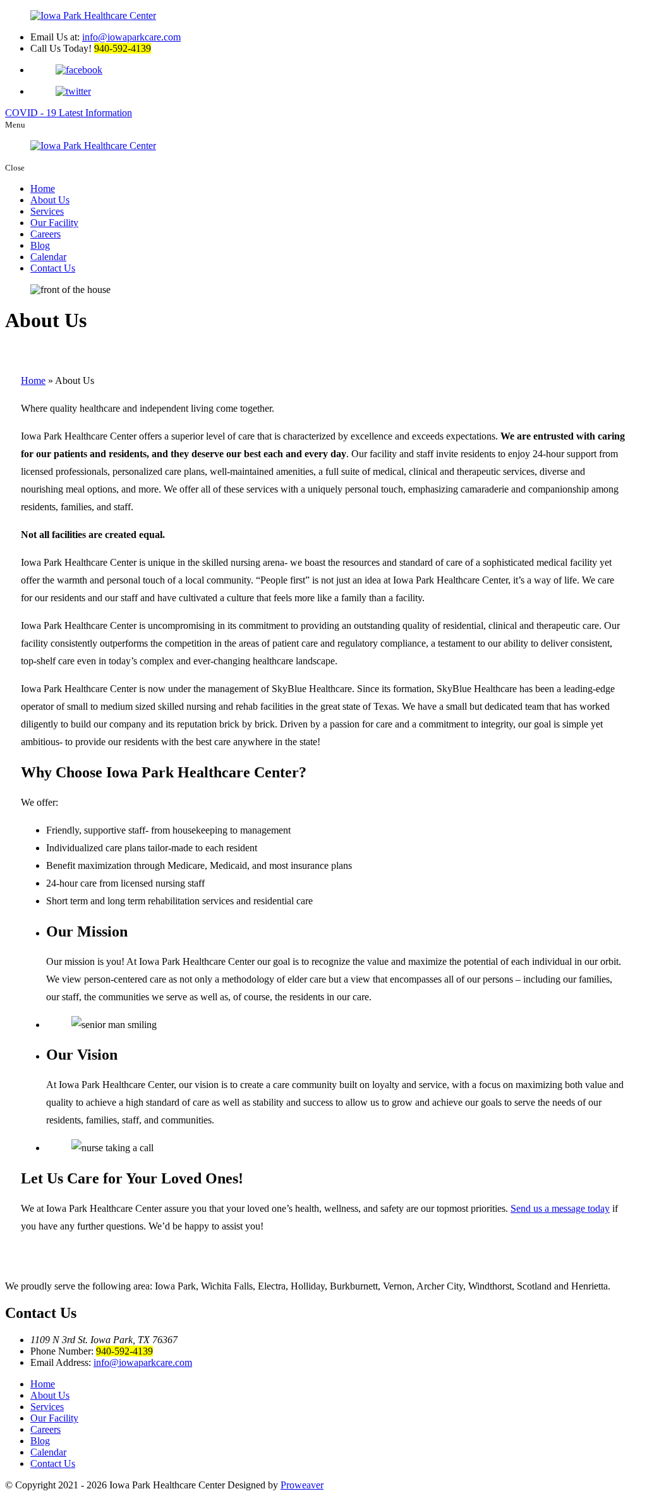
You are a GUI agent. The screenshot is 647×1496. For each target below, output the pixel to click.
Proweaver (302, 1485)
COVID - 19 (68, 112)
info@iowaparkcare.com (131, 37)
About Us (50, 199)
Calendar (48, 256)
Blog (40, 245)
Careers (45, 234)
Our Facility (54, 222)
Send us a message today (560, 1208)
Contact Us (52, 268)
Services (47, 211)
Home (42, 188)
